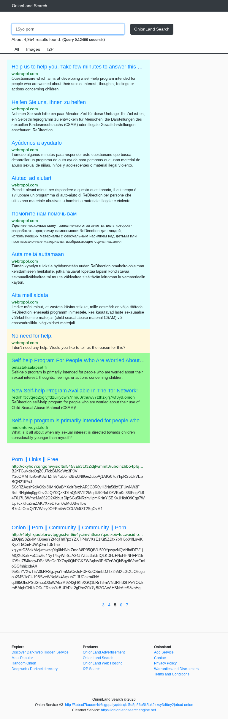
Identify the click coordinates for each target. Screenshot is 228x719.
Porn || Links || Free (35, 459)
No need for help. (32, 336)
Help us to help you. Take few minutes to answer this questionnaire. (91, 67)
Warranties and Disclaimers (176, 669)
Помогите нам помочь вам (44, 214)
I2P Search (92, 669)
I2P (50, 49)
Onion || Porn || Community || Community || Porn (69, 528)
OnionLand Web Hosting (103, 663)
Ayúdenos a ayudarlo (37, 143)
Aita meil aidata (30, 295)
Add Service (164, 652)
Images (33, 49)
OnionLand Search (29, 5)
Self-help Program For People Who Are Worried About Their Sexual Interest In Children (115, 360)
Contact (160, 658)
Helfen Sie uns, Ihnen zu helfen (49, 102)
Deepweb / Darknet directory (35, 669)
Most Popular (22, 658)
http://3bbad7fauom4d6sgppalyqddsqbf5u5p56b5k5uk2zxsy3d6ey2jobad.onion (129, 705)
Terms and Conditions (171, 674)
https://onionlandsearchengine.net (128, 710)
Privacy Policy (165, 663)
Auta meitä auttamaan (38, 254)
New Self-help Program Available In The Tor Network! (75, 391)
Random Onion (24, 663)
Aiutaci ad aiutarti (32, 178)
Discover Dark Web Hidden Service (40, 652)
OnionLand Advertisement (104, 652)
